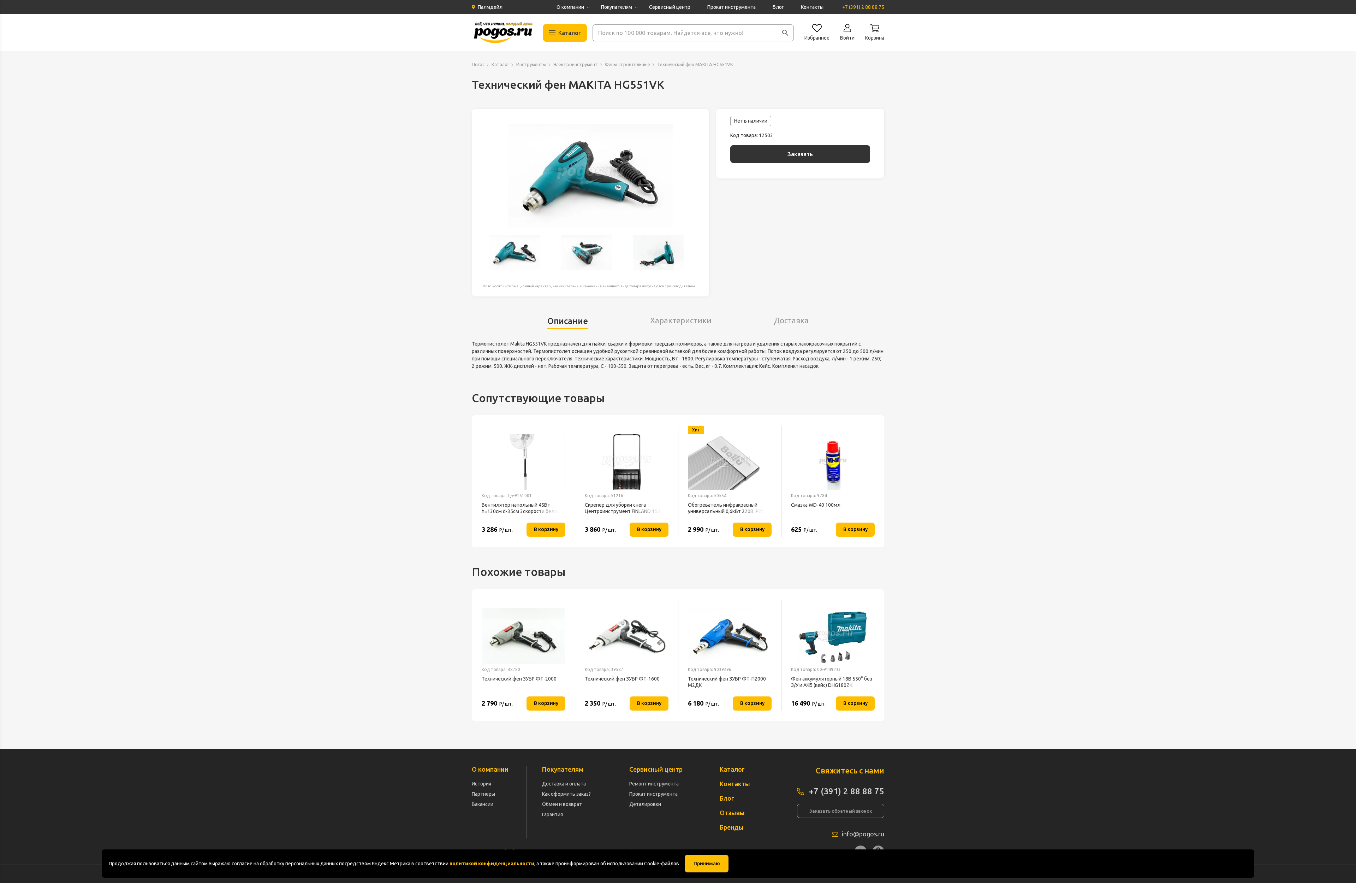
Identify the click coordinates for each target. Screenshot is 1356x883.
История (481, 784)
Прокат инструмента (731, 7)
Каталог (500, 64)
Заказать (800, 154)
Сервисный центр (669, 7)
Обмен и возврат (562, 804)
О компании (570, 7)
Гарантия (552, 814)
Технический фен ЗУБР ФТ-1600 (622, 679)
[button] (785, 33)
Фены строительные (627, 64)
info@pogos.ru (863, 833)
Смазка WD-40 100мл (815, 505)
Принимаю (707, 863)
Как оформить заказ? (566, 794)
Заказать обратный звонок (840, 810)
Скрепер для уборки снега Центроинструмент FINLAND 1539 (624, 508)
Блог (778, 7)
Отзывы (732, 812)
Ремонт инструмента (654, 784)
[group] (590, 176)
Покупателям (616, 7)
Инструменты (531, 64)
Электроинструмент (575, 64)
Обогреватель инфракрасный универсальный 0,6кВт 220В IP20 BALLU (726, 508)
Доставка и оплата (564, 784)
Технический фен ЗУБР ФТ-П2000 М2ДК (727, 682)
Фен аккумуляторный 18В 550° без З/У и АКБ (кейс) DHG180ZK (831, 682)
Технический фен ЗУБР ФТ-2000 (519, 679)
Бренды (732, 827)
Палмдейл (490, 7)
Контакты (812, 7)
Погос (478, 64)
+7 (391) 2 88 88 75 (863, 7)
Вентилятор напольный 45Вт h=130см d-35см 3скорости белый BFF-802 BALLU (521, 508)
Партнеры (483, 794)
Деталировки (645, 804)
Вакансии (482, 804)
